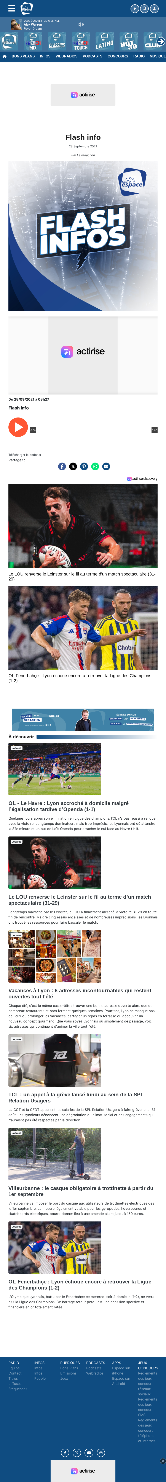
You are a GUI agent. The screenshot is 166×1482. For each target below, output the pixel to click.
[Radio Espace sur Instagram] (101, 1453)
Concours (118, 56)
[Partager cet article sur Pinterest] (83, 468)
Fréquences (17, 1389)
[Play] (5, 38)
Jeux (64, 1378)
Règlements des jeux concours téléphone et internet (147, 1430)
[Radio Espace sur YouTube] (89, 1453)
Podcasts (92, 56)
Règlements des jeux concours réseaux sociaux (147, 1383)
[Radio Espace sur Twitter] (77, 1453)
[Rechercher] (144, 8)
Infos (45, 56)
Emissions (68, 1373)
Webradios (67, 56)
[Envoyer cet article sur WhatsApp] (94, 468)
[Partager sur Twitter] (72, 468)
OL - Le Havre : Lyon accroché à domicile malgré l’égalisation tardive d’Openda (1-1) (68, 806)
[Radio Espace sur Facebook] (65, 1453)
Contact (15, 1373)
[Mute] (81, 24)
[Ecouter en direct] (135, 8)
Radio (139, 56)
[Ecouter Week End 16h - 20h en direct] (83, 719)
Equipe (14, 1368)
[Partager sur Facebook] (61, 468)
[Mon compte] (154, 8)
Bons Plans (23, 56)
